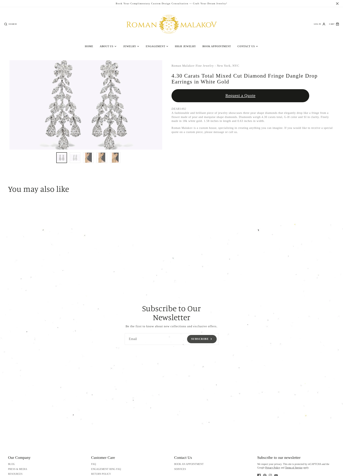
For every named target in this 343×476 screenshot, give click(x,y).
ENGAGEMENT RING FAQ (106, 469)
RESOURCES (15, 474)
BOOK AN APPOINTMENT (189, 464)
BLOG (11, 464)
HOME (89, 46)
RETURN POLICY (101, 474)
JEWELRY (129, 46)
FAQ (93, 464)
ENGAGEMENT (155, 46)
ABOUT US (106, 46)
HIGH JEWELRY (185, 46)
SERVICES (180, 469)
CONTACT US (246, 46)
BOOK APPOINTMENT (216, 46)
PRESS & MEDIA (17, 469)
